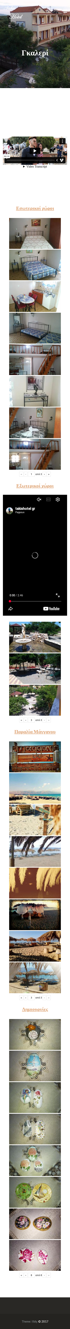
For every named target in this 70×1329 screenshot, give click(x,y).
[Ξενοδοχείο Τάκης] (13, 11)
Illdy (34, 1321)
